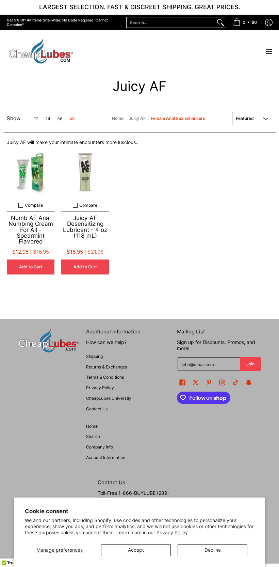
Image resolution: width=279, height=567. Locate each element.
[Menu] (268, 51)
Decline (212, 550)
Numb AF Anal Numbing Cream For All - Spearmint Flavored (31, 229)
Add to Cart (31, 266)
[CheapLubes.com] (41, 51)
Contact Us (97, 408)
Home (118, 118)
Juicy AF (137, 118)
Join (250, 363)
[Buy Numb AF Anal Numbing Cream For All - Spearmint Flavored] (30, 172)
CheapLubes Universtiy (108, 398)
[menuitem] (245, 22)
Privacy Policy (172, 532)
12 (36, 118)
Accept (136, 550)
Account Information (105, 457)
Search (93, 436)
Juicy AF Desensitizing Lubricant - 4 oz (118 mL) (85, 226)
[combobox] (171, 22)
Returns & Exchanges (106, 366)
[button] (182, 382)
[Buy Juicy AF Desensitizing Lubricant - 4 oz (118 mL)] (85, 172)
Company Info (99, 447)
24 (47, 118)
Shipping (94, 356)
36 (60, 118)
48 (72, 118)
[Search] (220, 22)
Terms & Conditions (105, 377)
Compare (34, 205)
